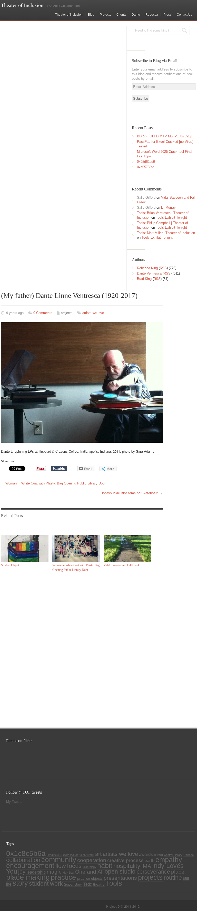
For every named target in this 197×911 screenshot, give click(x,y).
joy (21, 871)
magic (54, 872)
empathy (168, 860)
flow (60, 866)
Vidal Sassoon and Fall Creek (122, 565)
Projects (105, 14)
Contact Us (184, 14)
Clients (121, 14)
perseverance (153, 871)
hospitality (126, 866)
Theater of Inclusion (69, 14)
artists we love (93, 313)
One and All (89, 872)
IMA (146, 866)
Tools (114, 883)
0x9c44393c (70, 854)
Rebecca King (147, 268)
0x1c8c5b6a (26, 853)
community (58, 859)
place (177, 872)
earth (149, 860)
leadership (36, 872)
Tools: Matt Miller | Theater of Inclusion (166, 233)
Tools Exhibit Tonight (171, 217)
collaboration (23, 860)
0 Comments (42, 313)
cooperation (91, 860)
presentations (120, 878)
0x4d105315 (54, 854)
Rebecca (151, 14)
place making (28, 877)
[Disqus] (80, 649)
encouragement (30, 865)
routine (173, 877)
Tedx (87, 884)
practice (63, 877)
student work (46, 883)
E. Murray (168, 207)
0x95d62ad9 (146, 162)
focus (74, 865)
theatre (99, 884)
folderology (89, 866)
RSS (163, 268)
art (98, 854)
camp (158, 855)
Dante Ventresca (149, 273)
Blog (91, 14)
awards (146, 854)
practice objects (90, 878)
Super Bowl (73, 884)
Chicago (188, 854)
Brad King (144, 279)
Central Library (173, 854)
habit (104, 865)
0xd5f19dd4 (87, 854)
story (20, 883)
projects (67, 313)
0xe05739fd (145, 167)
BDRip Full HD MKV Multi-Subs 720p (164, 136)
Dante (136, 14)
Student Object (10, 565)
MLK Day (68, 872)
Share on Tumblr (59, 468)
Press (167, 14)
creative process (125, 860)
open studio (120, 871)
